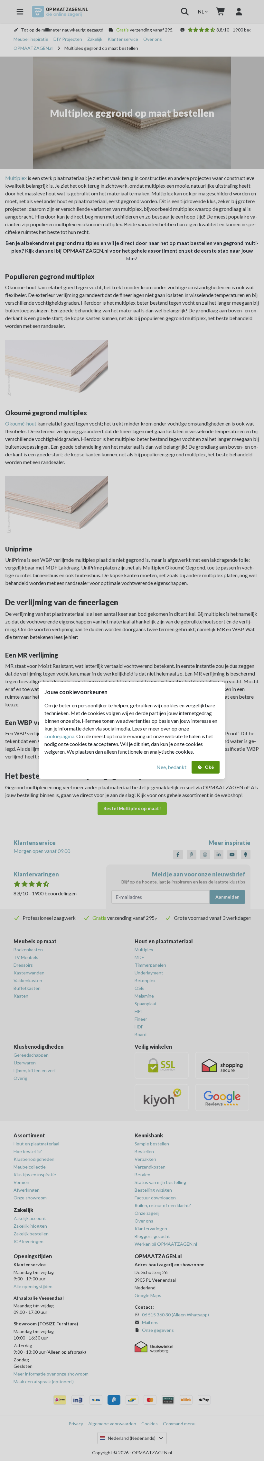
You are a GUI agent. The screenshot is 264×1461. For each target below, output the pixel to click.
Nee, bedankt (171, 767)
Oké (209, 767)
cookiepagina (59, 736)
